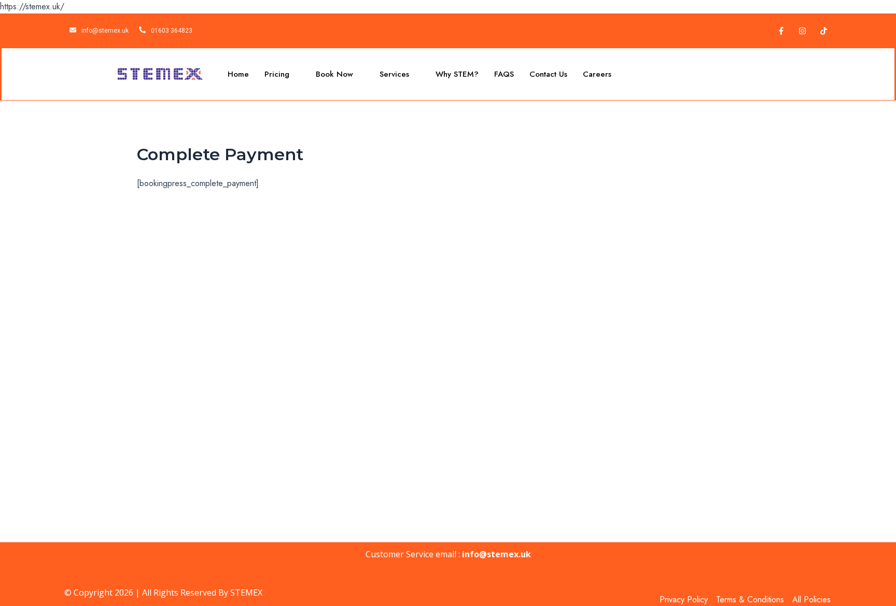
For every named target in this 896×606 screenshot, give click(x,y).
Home (238, 74)
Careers (597, 74)
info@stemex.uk (496, 554)
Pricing (276, 74)
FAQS (504, 74)
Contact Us (548, 74)
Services (394, 74)
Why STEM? (457, 74)
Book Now (334, 74)
